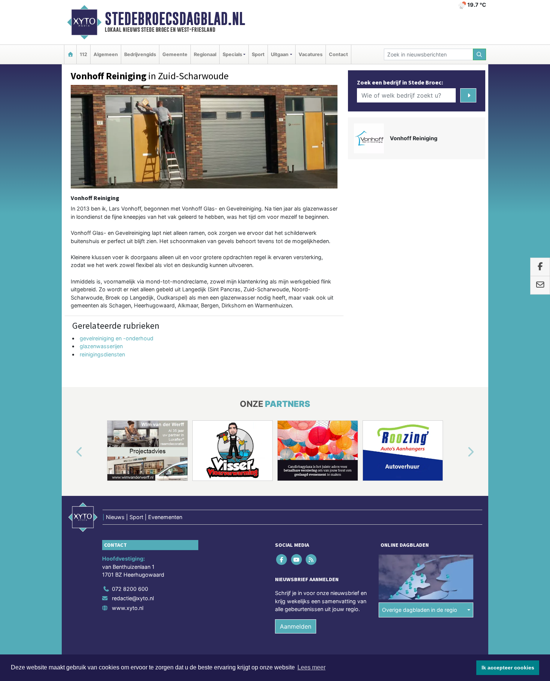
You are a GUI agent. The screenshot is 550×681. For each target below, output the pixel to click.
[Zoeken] (479, 54)
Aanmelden (295, 626)
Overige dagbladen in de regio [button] (419, 610)
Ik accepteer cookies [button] (508, 668)
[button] (71, 452)
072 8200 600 (130, 589)
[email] (540, 285)
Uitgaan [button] (279, 54)
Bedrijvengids (140, 54)
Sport (258, 54)
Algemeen (106, 54)
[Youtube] (297, 559)
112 (83, 54)
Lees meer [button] (311, 667)
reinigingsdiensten (102, 354)
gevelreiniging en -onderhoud (116, 338)
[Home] (70, 54)
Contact (338, 54)
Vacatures (311, 54)
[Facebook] (282, 559)
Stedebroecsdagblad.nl (175, 18)
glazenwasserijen (101, 346)
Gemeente (174, 54)
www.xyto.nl (127, 608)
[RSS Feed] (311, 559)
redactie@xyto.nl (133, 598)
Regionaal (205, 54)
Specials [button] (232, 54)
